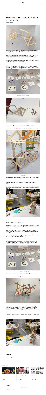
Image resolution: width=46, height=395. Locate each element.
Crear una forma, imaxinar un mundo (8, 376)
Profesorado (8, 8)
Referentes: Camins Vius (22, 375)
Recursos (23, 8)
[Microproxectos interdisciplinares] (37, 370)
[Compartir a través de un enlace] (13, 357)
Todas (3, 8)
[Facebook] (41, 4)
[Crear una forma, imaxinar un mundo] (8, 370)
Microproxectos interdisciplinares (35, 376)
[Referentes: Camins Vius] (22, 370)
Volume (10, 354)
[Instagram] (42, 4)
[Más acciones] (39, 15)
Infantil (13, 8)
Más (27, 8)
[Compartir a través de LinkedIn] (11, 357)
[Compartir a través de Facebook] (6, 357)
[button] (20, 5)
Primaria (17, 8)
